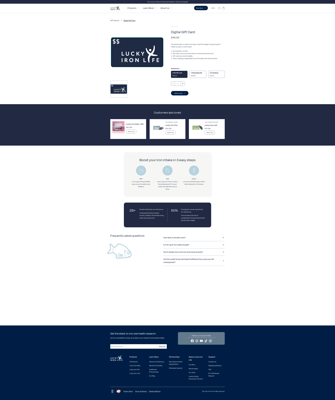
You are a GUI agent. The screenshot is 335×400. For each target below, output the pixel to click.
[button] (134, 8)
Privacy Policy (128, 391)
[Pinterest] (210, 341)
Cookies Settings (155, 391)
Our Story (192, 365)
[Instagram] (197, 341)
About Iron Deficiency (156, 362)
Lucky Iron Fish (134, 369)
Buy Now (199, 8)
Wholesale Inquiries (175, 368)
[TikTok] (206, 341)
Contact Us (212, 362)
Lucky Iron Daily (134, 365)
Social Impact (193, 368)
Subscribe (162, 346)
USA (212, 8)
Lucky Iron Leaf (134, 373)
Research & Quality (155, 365)
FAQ (210, 369)
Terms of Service (141, 391)
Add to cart (178, 93)
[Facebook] (192, 341)
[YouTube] (201, 341)
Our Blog (152, 376)
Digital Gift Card (129, 20)
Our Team (192, 372)
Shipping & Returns (215, 365)
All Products (114, 20)
